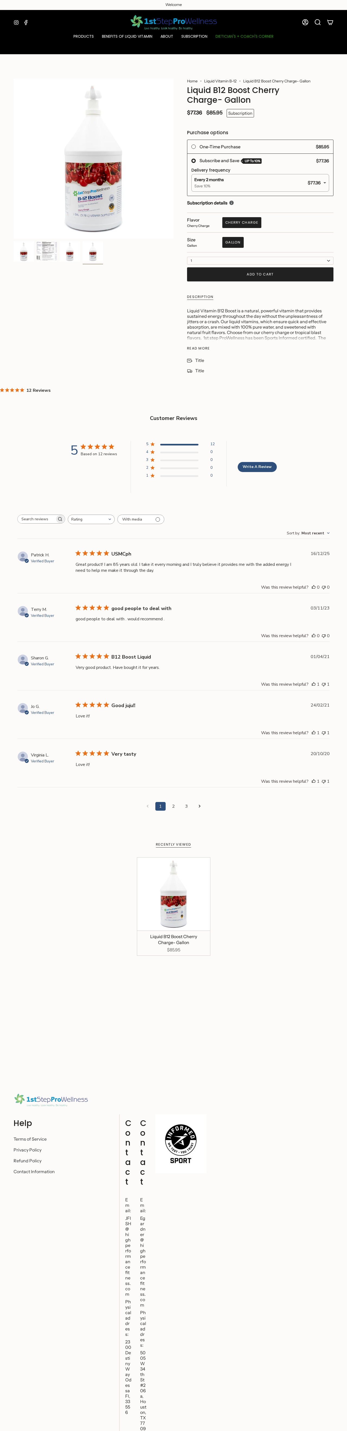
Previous (13, 158)
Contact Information (34, 1171)
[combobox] (91, 519)
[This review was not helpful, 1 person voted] (324, 684)
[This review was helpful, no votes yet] (314, 587)
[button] (83, 36)
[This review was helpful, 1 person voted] (314, 684)
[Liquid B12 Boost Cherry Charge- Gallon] (173, 894)
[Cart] (330, 22)
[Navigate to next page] (199, 806)
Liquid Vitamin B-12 (220, 81)
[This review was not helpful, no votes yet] (324, 587)
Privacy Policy (27, 1150)
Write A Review (257, 466)
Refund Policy (27, 1160)
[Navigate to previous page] (147, 806)
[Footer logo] (51, 1100)
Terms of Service (30, 1139)
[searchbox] (36, 519)
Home (192, 81)
